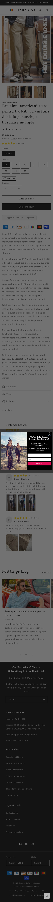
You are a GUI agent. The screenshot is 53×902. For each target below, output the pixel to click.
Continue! (39, 464)
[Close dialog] (49, 434)
